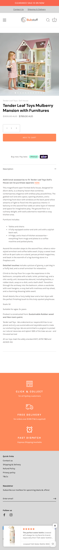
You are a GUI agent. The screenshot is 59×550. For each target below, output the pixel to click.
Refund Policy (9, 468)
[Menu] (4, 20)
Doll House (23, 100)
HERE (37, 183)
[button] (55, 526)
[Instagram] (11, 514)
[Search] (48, 20)
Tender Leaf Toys (10, 100)
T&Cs (5, 476)
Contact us (8, 460)
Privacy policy (9, 472)
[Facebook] (4, 514)
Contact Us (18, 9)
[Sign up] (54, 498)
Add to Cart (29, 137)
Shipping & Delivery (37, 9)
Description (8, 169)
